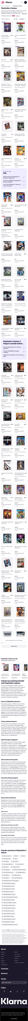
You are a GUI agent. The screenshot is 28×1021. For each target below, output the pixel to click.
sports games (22, 783)
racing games (23, 745)
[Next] (25, 670)
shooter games (14, 767)
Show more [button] (14, 646)
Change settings (14, 1018)
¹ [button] (5, 42)
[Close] (26, 1009)
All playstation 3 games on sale (8, 660)
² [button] (17, 626)
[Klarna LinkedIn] (11, 991)
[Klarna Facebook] (4, 991)
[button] (12, 35)
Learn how (18, 15)
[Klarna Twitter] (17, 991)
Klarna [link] (2, 6)
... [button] (11, 6)
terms (8, 929)
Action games (16, 728)
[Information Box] (9, 19)
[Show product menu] (25, 8)
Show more (24, 13)
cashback (19, 805)
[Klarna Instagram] (24, 991)
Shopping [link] (7, 6)
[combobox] (22, 19)
